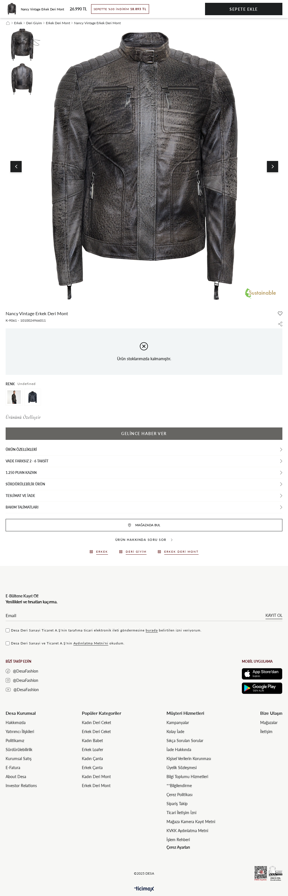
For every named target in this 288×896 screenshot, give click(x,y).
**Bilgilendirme (179, 785)
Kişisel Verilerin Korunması (188, 758)
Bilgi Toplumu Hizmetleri (187, 776)
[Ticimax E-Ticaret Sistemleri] (144, 889)
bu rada (152, 630)
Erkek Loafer (92, 749)
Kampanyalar (177, 722)
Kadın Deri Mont (96, 776)
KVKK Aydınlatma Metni (187, 830)
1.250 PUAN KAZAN (21, 473)
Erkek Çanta (92, 767)
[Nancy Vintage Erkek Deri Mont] (14, 397)
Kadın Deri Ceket (96, 722)
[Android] (262, 688)
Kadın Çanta (92, 758)
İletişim (266, 731)
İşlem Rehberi (178, 839)
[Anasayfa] (8, 23)
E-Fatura (13, 767)
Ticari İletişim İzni (181, 812)
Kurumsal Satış (19, 758)
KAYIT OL (274, 615)
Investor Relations (21, 785)
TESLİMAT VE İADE (20, 496)
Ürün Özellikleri (21, 449)
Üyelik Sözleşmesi (181, 767)
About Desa (16, 776)
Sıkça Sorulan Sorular (184, 740)
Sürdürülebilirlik (19, 749)
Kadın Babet (92, 740)
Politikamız (15, 740)
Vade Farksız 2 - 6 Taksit (27, 461)
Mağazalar (269, 722)
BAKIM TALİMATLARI (22, 507)
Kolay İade (175, 731)
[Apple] (262, 674)
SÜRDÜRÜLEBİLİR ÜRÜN (25, 484)
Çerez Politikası (179, 794)
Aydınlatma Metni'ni (90, 643)
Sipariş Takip (177, 803)
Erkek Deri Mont (96, 785)
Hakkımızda (16, 722)
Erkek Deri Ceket (96, 731)
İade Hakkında (178, 749)
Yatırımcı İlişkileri (20, 731)
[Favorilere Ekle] (280, 313)
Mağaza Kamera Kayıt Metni (190, 821)
